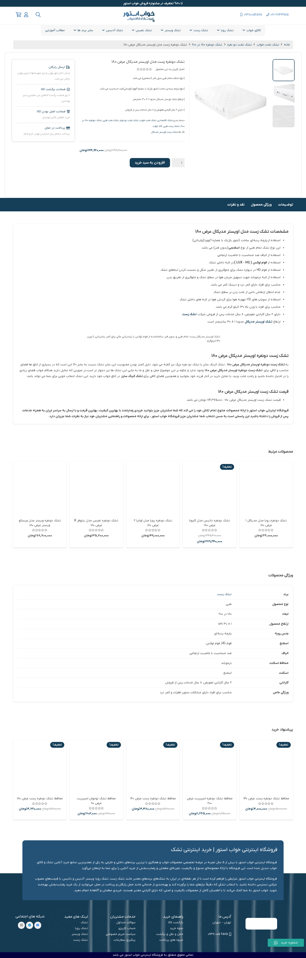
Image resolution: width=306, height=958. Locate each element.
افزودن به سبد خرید (150, 162)
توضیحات (285, 204)
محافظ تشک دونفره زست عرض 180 (40, 798)
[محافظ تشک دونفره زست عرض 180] (40, 766)
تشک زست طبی (171, 126)
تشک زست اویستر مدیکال (164, 132)
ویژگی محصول (261, 204)
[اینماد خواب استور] (261, 924)
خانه (287, 45)
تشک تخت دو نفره (239, 45)
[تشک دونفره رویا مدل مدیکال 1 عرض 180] (266, 488)
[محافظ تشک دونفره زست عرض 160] (153, 766)
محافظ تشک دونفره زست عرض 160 (153, 798)
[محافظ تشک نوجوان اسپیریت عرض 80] (96, 766)
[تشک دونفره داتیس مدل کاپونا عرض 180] (209, 488)
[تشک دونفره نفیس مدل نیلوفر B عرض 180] (96, 488)
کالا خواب (157, 126)
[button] (37, 14)
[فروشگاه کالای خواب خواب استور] (261, 912)
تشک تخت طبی (111, 120)
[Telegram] (29, 925)
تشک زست (189, 314)
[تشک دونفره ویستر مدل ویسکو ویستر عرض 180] (40, 488)
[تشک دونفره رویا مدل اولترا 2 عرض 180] (153, 488)
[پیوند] (26, 14)
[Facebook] (37, 925)
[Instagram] (21, 925)
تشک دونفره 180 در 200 (207, 45)
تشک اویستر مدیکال (258, 322)
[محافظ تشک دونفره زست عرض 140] (266, 766)
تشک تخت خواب (268, 45)
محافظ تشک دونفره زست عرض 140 (266, 798)
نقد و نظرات (236, 204)
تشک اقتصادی (165, 120)
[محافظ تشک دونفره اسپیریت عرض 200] (209, 766)
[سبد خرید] (18, 14)
